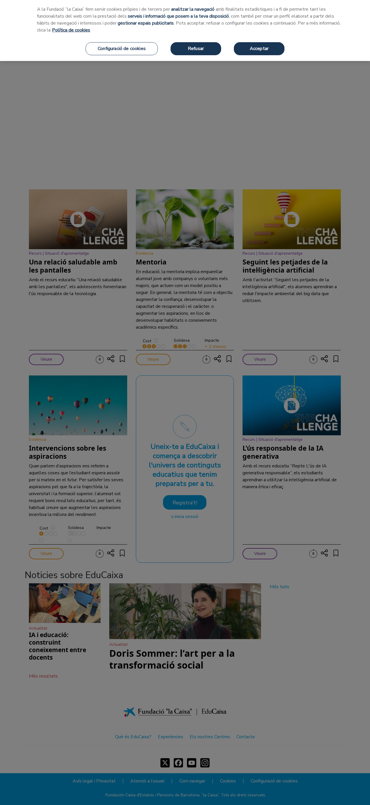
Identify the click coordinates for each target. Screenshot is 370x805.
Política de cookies (71, 30)
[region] (185, 30)
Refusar (196, 48)
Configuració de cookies (122, 48)
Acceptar (259, 48)
